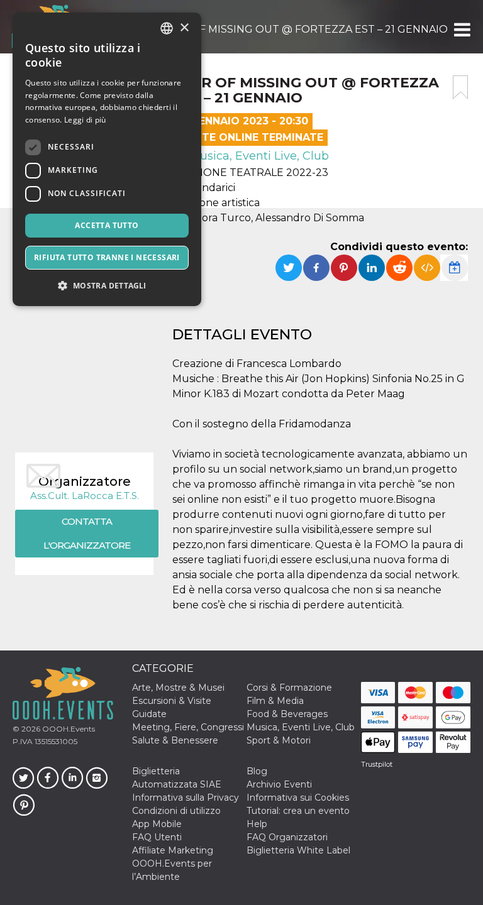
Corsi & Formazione (289, 687)
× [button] (184, 28)
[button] (461, 29)
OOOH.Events (67, 728)
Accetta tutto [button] (106, 225)
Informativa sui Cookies (298, 797)
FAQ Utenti (157, 837)
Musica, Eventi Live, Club (257, 156)
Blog (257, 771)
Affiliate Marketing (172, 850)
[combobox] (166, 28)
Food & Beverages (287, 714)
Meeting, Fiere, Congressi (188, 727)
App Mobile (157, 824)
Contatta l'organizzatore (86, 533)
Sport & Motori (279, 740)
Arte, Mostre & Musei (178, 687)
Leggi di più (85, 119)
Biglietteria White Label (298, 850)
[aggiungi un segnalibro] (460, 87)
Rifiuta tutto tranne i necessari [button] (107, 257)
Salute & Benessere (175, 740)
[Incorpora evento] (427, 268)
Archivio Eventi (279, 784)
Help (257, 824)
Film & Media (275, 700)
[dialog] (107, 159)
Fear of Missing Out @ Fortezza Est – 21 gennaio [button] (304, 29)
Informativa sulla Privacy (185, 797)
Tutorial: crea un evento (298, 810)
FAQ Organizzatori (287, 837)
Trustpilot (376, 764)
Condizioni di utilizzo (176, 810)
